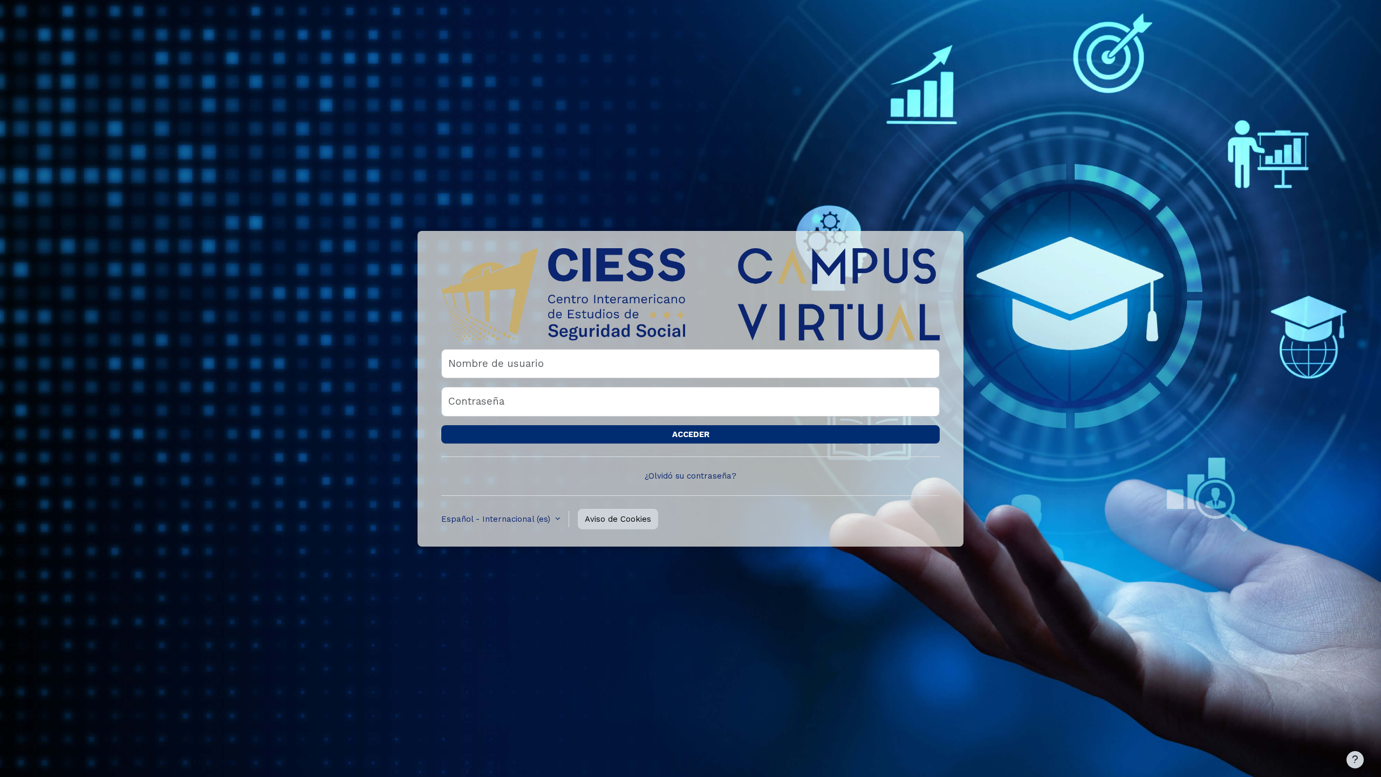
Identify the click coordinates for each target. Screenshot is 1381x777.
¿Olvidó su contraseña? (690, 476)
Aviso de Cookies (618, 519)
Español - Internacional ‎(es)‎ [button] (497, 519)
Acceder (690, 434)
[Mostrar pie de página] (1355, 759)
